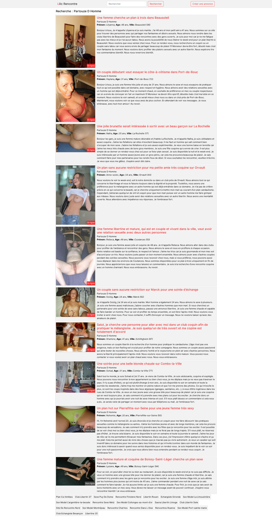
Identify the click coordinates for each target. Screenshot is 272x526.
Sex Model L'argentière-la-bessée (73, 502)
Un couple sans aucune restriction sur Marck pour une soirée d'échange (147, 289)
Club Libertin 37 (83, 497)
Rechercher (156, 3)
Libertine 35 (91, 513)
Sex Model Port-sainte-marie (192, 508)
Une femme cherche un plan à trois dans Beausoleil (133, 17)
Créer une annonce (203, 3)
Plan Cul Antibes (64, 497)
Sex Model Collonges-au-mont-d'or (134, 502)
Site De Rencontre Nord (68, 508)
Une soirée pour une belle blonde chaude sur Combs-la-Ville (139, 363)
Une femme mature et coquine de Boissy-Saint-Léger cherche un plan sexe (150, 459)
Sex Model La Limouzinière (196, 497)
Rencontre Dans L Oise (141, 508)
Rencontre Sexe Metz (103, 502)
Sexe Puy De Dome (103, 497)
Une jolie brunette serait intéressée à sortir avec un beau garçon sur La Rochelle (153, 126)
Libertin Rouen (151, 497)
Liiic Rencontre (67, 4)
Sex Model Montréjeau (93, 508)
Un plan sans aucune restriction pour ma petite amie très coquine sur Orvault (151, 167)
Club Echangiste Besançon (69, 513)
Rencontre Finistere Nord (128, 497)
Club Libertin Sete (189, 502)
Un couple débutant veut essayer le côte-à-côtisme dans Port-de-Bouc (147, 72)
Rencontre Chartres (118, 508)
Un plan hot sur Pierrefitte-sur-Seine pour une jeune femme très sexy (145, 408)
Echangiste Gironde (171, 497)
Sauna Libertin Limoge (166, 502)
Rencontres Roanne (165, 508)
